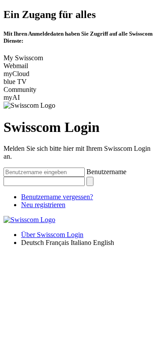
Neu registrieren (43, 204)
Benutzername (106, 171)
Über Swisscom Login (52, 234)
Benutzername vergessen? (57, 197)
